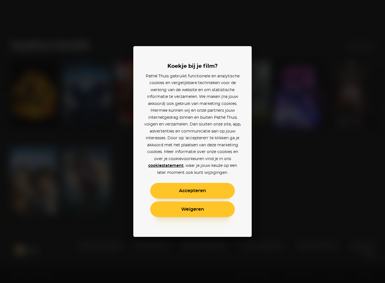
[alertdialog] (192, 141)
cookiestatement (165, 166)
